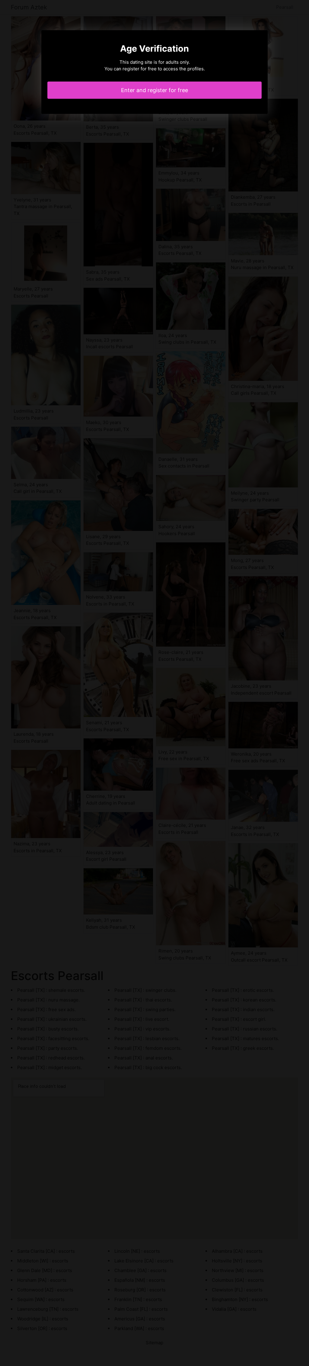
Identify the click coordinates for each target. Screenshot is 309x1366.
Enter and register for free (154, 90)
